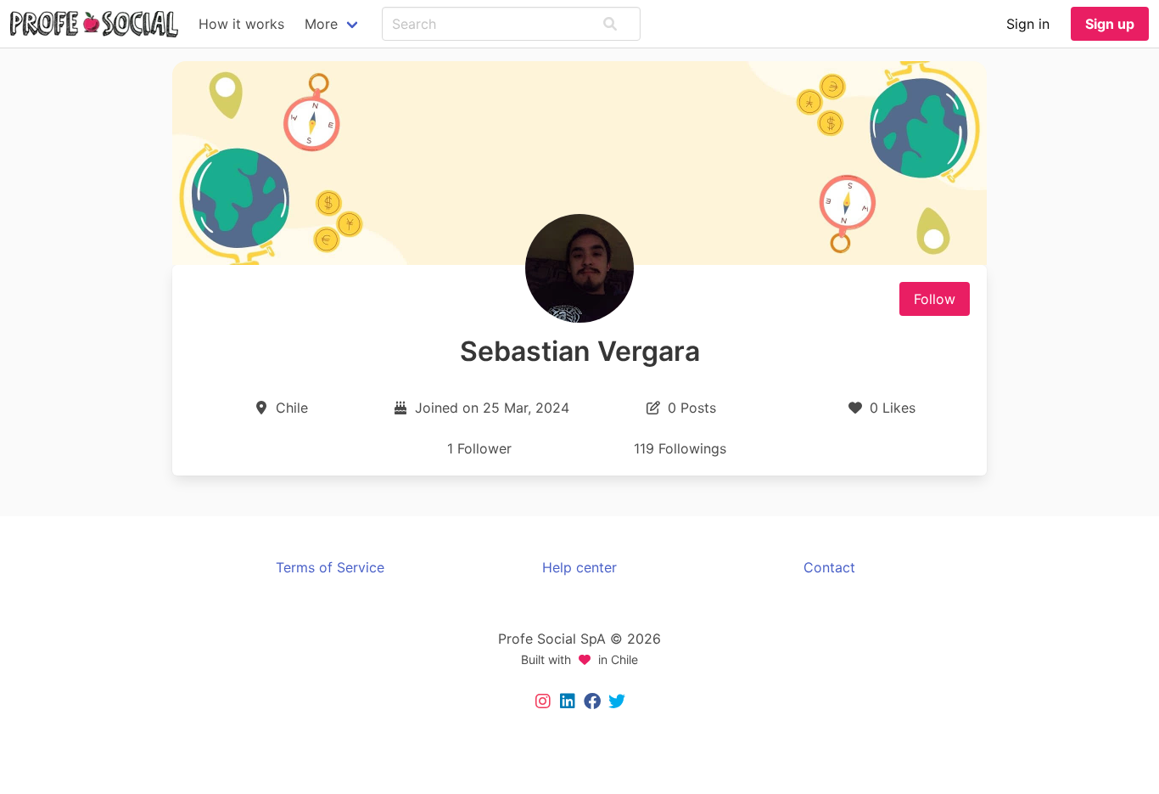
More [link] (321, 23)
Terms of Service (330, 567)
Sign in (1028, 23)
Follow (934, 298)
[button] (610, 24)
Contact (829, 567)
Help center (579, 567)
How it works (241, 23)
